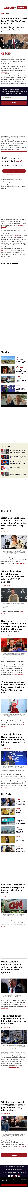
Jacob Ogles (4, 896)
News (17, 357)
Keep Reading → (21, 563)
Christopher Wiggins (6, 531)
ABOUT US (11, 1167)
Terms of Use (6, 1180)
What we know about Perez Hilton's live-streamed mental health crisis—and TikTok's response (12, 576)
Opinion (18, 836)
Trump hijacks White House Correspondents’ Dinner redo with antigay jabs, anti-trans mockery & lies (13, 739)
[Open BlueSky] (12, 1176)
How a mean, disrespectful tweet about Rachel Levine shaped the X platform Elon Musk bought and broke (13, 626)
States (17, 827)
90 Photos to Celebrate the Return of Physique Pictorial (18, 473)
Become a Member (14, 171)
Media (7, 13)
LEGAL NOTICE (23, 1172)
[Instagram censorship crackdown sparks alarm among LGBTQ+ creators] (5, 468)
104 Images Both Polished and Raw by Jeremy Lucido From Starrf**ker (18, 452)
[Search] (15, 8)
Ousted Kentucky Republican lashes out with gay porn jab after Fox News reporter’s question (12, 967)
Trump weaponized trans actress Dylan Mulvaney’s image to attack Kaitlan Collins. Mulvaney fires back (13, 687)
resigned (17, 235)
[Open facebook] (9, 1176)
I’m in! (14, 103)
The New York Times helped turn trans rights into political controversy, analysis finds (13, 1019)
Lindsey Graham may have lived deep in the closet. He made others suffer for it (21, 842)
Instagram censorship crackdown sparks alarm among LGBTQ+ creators (17, 469)
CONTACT (6, 1167)
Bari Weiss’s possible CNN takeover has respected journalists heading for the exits (13, 888)
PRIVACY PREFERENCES (7, 1172)
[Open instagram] (19, 1176)
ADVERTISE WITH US (10, 1169)
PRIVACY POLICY (18, 1169)
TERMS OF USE (16, 1172)
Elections (18, 386)
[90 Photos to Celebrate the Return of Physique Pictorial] (5, 473)
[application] (14, 399)
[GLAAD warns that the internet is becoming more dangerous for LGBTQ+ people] (5, 462)
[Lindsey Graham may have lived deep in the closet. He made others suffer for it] (8, 839)
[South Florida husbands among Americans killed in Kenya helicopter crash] (8, 360)
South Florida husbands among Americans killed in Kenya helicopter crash (21, 363)
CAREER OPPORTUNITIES (19, 1167)
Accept (14, 1184)
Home (2, 13)
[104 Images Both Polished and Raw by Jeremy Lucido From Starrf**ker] (5, 451)
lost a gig (4, 250)
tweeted (18, 183)
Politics (18, 808)
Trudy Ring (8, 52)
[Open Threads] (15, 1176)
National (18, 376)
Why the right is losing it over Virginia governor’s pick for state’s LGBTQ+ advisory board (13, 1106)
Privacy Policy (24, 1179)
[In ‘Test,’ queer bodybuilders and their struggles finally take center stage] (8, 369)
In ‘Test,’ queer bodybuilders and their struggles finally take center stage (21, 373)
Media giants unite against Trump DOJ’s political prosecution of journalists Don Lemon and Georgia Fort (13, 523)
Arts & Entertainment (20, 367)
